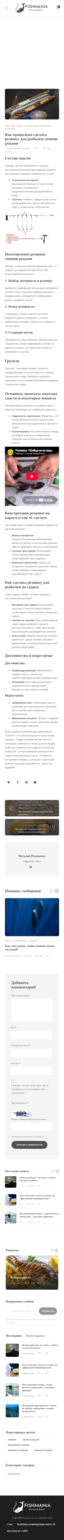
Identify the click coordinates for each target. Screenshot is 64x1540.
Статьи (9, 129)
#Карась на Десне (31, 1440)
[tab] (14, 1336)
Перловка (25, 802)
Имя (13, 1027)
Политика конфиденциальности (36, 1524)
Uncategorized (14, 1474)
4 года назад (16, 1283)
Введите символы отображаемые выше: (28, 1119)
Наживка (38, 805)
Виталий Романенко (12, 148)
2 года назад (26, 956)
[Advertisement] (32, 50)
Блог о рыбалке (27, 126)
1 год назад (25, 148)
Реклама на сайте (17, 1531)
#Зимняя (12, 1440)
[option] (32, 927)
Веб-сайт (15, 1063)
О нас (10, 1524)
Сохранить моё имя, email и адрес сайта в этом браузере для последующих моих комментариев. (29, 1089)
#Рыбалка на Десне (43, 1450)
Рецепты (45, 126)
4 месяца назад (28, 1353)
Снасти (10, 126)
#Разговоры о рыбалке (19, 1445)
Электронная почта (20, 1045)
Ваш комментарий (20, 995)
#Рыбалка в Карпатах (18, 1450)
